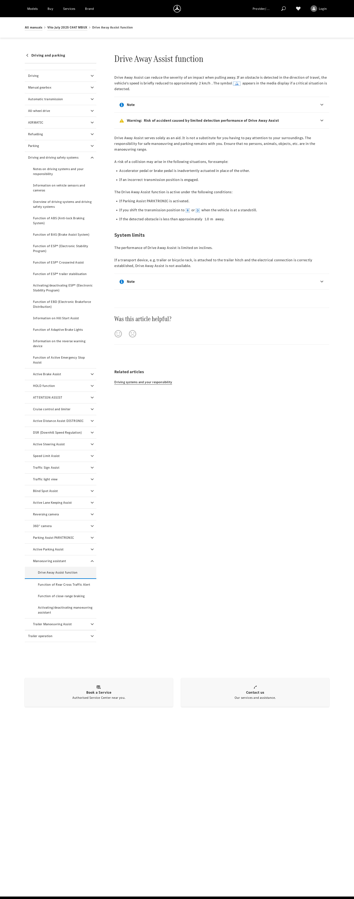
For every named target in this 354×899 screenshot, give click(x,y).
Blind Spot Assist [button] (45, 491)
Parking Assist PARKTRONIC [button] (53, 537)
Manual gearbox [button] (39, 87)
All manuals (33, 27)
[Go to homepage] (177, 8)
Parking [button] (33, 146)
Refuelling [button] (35, 134)
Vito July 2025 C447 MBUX (67, 27)
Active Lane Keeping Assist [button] (52, 502)
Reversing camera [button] (46, 514)
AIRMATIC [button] (35, 122)
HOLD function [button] (44, 386)
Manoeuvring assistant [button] (49, 561)
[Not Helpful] (132, 334)
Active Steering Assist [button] (49, 444)
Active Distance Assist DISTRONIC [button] (58, 421)
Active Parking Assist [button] (48, 549)
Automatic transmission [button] (45, 99)
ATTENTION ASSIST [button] (47, 397)
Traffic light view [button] (45, 479)
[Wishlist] (298, 8)
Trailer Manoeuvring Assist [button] (52, 624)
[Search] (283, 8)
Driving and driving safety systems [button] (53, 157)
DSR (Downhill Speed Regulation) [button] (57, 432)
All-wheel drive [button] (39, 111)
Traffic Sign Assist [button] (46, 467)
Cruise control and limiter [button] (51, 409)
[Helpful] (118, 334)
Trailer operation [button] (40, 636)
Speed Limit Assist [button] (46, 456)
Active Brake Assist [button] (47, 374)
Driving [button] (33, 76)
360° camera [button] (42, 526)
